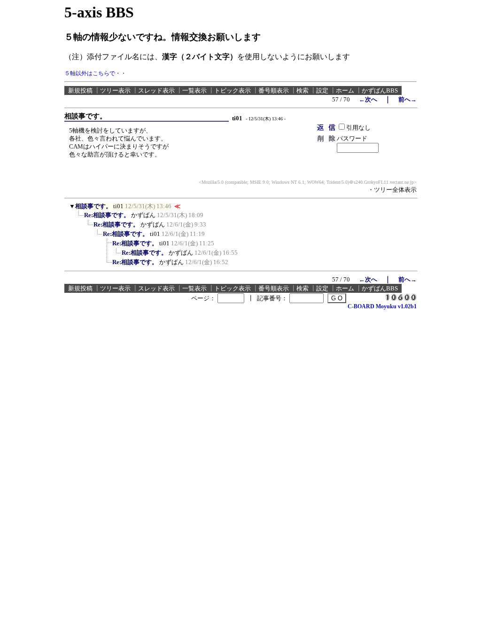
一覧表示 (194, 90)
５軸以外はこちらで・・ (95, 73)
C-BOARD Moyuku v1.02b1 (382, 306)
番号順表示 (273, 90)
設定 (322, 90)
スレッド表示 (156, 90)
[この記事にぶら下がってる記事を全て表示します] (79, 218)
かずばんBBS (380, 90)
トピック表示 (232, 90)
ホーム (345, 90)
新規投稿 (80, 90)
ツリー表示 (115, 90)
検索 (302, 90)
